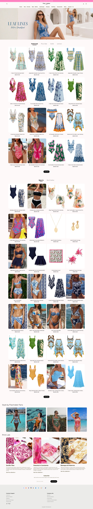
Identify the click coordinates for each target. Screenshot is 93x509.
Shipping (7, 498)
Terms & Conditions (50, 496)
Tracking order (8, 501)
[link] (42, 7)
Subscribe (53, 481)
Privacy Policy (49, 498)
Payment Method (9, 496)
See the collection (10, 472)
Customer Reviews (50, 501)
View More (46, 171)
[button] (7, 4)
